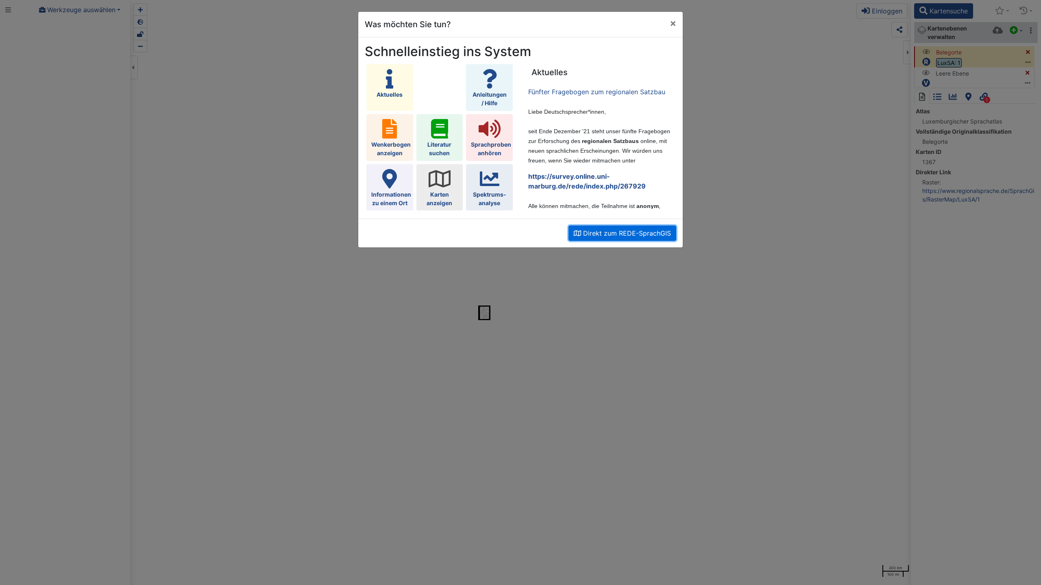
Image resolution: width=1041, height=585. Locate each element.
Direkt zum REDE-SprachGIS (626, 233)
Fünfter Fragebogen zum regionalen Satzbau (596, 92)
